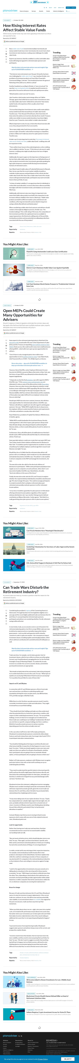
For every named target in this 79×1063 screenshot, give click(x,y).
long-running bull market (21, 88)
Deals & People (31, 993)
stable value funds (18, 49)
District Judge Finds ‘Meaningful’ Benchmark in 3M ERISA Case (61, 66)
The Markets (7, 20)
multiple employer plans (30, 357)
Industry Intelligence (58, 11)
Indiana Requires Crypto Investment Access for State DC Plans (48, 1012)
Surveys (34, 11)
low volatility (37, 899)
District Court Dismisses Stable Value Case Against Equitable (47, 268)
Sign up (73, 7)
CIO (47, 1042)
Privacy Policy (43, 1059)
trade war (37, 954)
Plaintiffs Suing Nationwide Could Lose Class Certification (46, 252)
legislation (30, 380)
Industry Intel (38, 232)
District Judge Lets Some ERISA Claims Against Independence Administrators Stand (61, 80)
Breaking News (19, 1042)
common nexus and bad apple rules (32, 382)
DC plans (27, 952)
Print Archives (6, 1052)
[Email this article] (6, 49)
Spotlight (17, 1046)
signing (28, 610)
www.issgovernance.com (52, 1046)
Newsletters (61, 7)
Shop (55, 7)
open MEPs (35, 505)
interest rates (23, 226)
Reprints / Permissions (33, 1046)
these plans (45, 384)
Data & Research (31, 977)
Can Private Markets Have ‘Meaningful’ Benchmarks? (45, 531)
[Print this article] (6, 62)
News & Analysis (24, 11)
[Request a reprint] (6, 59)
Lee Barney (12, 38)
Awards (41, 11)
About (50, 7)
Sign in (68, 7)
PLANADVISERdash (20, 1044)
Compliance (30, 249)
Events (48, 11)
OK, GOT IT (67, 1059)
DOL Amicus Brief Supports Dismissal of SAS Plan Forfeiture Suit (48, 563)
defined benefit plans (34, 952)
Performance (30, 226)
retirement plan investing (28, 954)
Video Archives (6, 1053)
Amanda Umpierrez (15, 600)
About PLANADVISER (33, 1042)
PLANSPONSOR (61, 1042)
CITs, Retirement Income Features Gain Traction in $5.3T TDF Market (61, 87)
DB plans (22, 952)
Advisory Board (31, 1044)
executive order (14, 342)
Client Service (7, 305)
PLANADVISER (53, 1042)
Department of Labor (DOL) (26, 505)
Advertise (30, 1050)
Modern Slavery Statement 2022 (53, 1053)
